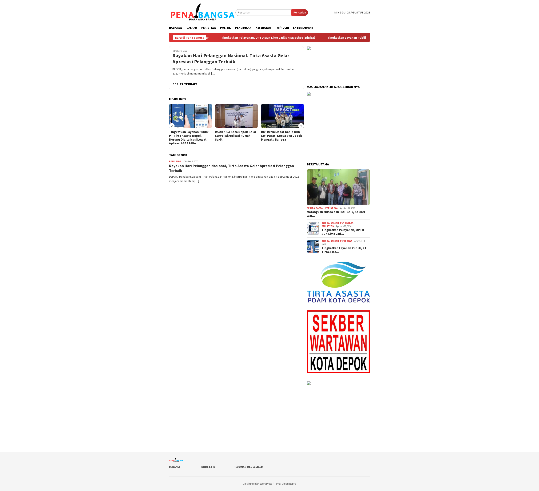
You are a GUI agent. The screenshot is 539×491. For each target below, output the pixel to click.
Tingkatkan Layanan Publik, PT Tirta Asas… (344, 250)
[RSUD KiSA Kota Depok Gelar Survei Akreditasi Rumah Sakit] (236, 116)
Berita (311, 208)
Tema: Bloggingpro (285, 484)
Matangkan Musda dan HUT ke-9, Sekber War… (336, 214)
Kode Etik (208, 467)
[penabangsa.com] (202, 12)
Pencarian (300, 12)
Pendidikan (347, 222)
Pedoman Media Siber (248, 467)
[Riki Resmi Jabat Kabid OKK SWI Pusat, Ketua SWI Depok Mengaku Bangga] (282, 116)
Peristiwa (175, 161)
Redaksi (174, 467)
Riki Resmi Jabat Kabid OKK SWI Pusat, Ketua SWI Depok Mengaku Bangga (281, 135)
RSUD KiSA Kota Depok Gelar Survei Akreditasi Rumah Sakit (235, 135)
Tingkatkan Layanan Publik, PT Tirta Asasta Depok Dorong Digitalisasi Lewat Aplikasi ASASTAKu (189, 137)
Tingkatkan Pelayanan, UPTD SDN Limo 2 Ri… (343, 232)
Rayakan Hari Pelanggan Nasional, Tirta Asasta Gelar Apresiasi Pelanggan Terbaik (230, 59)
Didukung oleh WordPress (257, 484)
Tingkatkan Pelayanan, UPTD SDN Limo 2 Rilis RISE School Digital (250, 38)
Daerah (320, 208)
